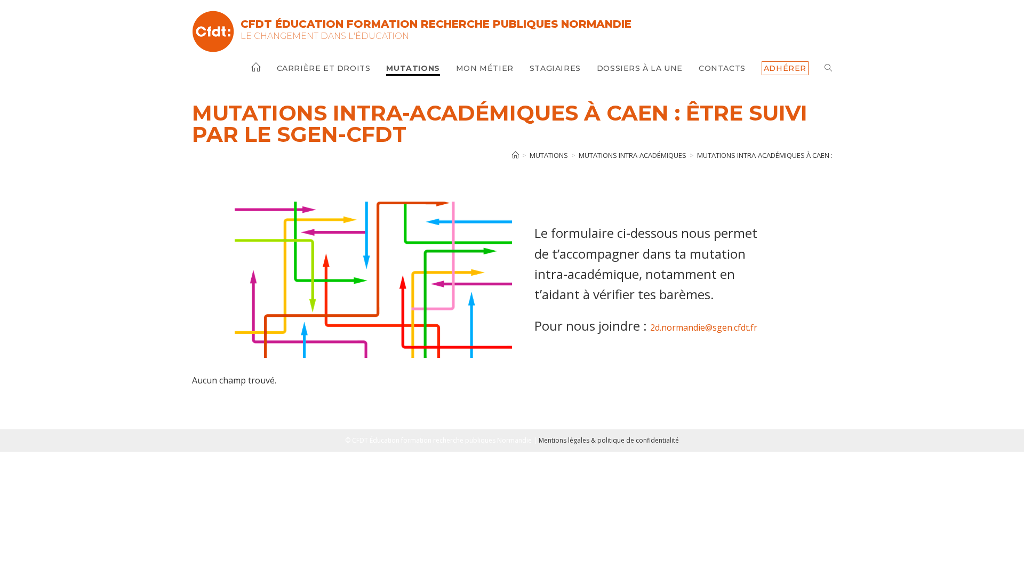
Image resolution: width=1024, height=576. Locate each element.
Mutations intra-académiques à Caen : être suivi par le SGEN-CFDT (813, 155)
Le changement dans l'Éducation (325, 36)
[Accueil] (515, 155)
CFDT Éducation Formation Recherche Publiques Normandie (436, 24)
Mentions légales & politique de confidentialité (609, 440)
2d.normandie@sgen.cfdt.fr (703, 327)
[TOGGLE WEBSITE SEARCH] (828, 68)
